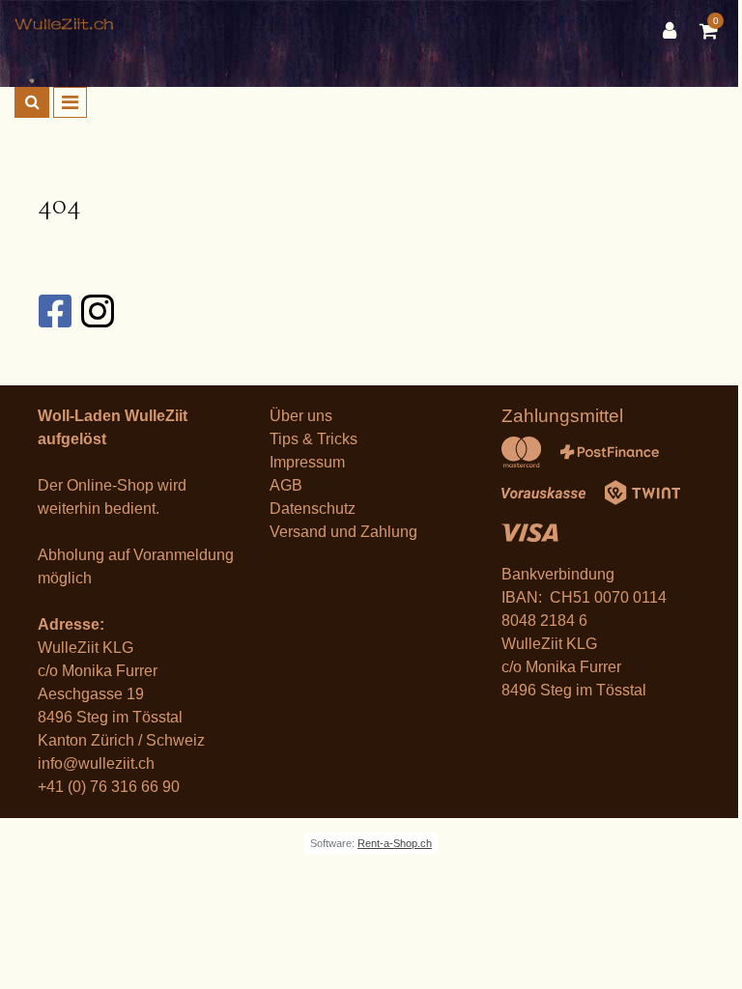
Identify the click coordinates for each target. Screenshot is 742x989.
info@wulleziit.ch (96, 763)
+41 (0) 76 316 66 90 (109, 786)
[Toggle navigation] (70, 102)
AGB (286, 485)
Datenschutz (313, 508)
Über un (297, 416)
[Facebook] (54, 311)
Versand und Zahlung (343, 531)
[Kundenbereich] (674, 31)
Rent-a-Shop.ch (394, 843)
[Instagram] (96, 311)
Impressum (307, 462)
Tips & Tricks (313, 439)
